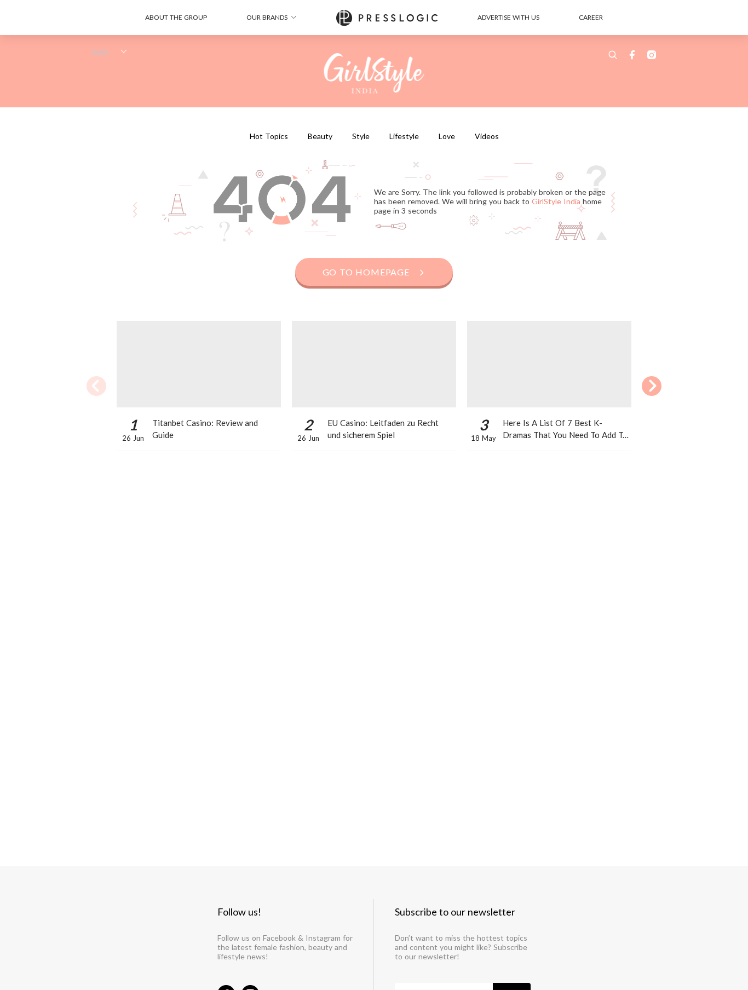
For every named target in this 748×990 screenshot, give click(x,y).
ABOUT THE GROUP (176, 17)
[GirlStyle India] (374, 74)
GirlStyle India (557, 200)
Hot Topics (269, 136)
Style (361, 136)
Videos (487, 136)
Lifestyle (404, 136)
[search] (613, 55)
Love (447, 136)
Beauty (320, 136)
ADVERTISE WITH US (508, 17)
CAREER (591, 17)
